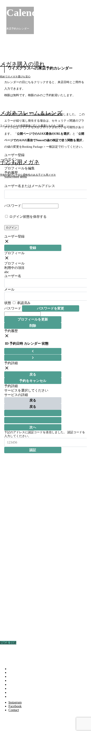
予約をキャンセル (32, 380)
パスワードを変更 (50, 308)
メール (9, 289)
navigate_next (32, 357)
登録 (32, 248)
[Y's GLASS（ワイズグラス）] (31, 12)
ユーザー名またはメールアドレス (29, 186)
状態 (7, 303)
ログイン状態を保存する (27, 216)
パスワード (12, 205)
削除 (32, 325)
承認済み (23, 303)
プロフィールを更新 (33, 319)
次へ (32, 427)
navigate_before (32, 351)
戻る (32, 374)
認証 (32, 450)
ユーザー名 (12, 276)
